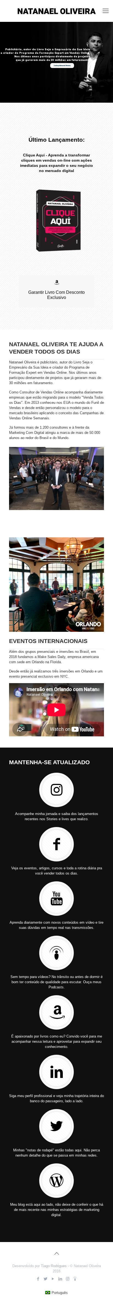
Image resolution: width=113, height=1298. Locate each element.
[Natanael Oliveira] (56, 11)
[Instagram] (67, 1278)
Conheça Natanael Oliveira (62, 65)
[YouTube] (53, 1278)
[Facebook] (38, 1278)
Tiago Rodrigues (54, 1266)
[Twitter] (45, 1278)
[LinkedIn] (60, 1278)
